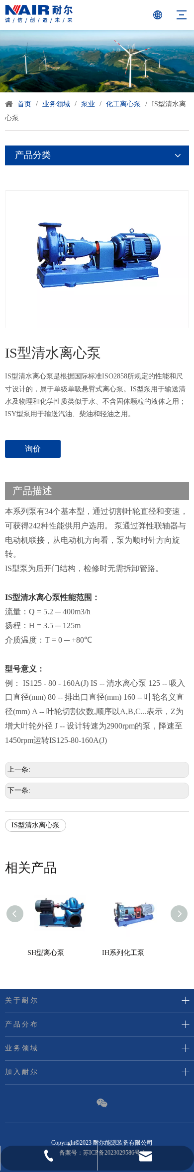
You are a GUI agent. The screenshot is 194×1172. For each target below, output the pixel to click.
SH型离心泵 (45, 952)
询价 (33, 448)
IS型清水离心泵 (35, 825)
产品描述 (32, 490)
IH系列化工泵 (123, 952)
